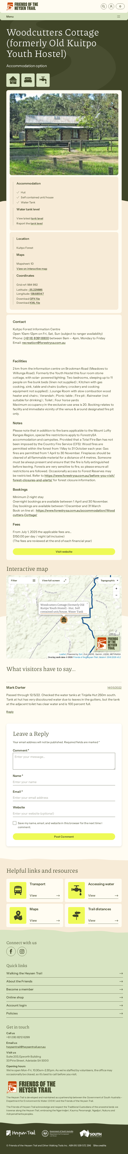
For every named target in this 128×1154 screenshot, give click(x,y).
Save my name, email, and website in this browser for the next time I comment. (60, 825)
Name (18, 776)
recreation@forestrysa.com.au (44, 343)
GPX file (35, 298)
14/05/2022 (114, 687)
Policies (12, 1013)
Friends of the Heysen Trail (85, 657)
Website (19, 807)
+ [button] (116, 588)
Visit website (64, 551)
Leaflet (62, 654)
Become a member (20, 989)
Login (111, 6)
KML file (35, 302)
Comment (21, 750)
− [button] (116, 595)
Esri (80, 654)
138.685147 (37, 293)
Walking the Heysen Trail (24, 973)
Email (18, 792)
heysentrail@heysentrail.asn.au (26, 1046)
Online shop (15, 997)
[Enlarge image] (64, 134)
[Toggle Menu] (118, 16)
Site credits (99, 1145)
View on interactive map (31, 268)
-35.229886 (35, 289)
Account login (16, 1005)
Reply (10, 711)
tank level (37, 218)
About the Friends (19, 981)
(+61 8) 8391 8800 (36, 338)
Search (104, 6)
